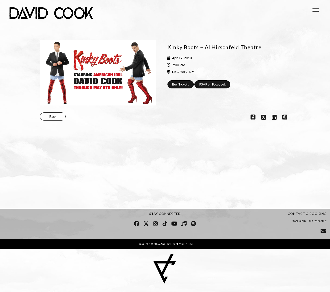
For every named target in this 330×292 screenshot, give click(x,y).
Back (52, 116)
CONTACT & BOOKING (307, 213)
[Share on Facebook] (253, 118)
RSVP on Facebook (212, 84)
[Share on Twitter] (263, 118)
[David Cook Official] (51, 14)
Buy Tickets (180, 84)
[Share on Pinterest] (284, 118)
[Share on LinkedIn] (274, 118)
